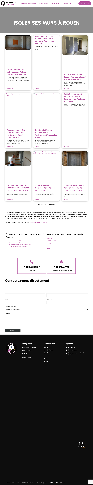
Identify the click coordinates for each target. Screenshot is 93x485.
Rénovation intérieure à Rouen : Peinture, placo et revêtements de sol (75, 76)
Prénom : (48, 292)
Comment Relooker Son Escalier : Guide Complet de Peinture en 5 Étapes (18, 187)
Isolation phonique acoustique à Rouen (20, 244)
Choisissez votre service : (11, 306)
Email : (6, 299)
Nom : (6, 292)
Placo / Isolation (44, 3)
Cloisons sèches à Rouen (16, 243)
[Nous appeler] (31, 262)
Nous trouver (61, 266)
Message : (7, 313)
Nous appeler (32, 266)
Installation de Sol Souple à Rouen (18, 246)
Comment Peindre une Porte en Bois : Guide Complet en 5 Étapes (74, 187)
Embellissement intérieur (28, 3)
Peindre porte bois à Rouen (16, 241)
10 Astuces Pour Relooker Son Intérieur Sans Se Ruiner (45, 187)
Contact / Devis (67, 3)
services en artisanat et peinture (38, 222)
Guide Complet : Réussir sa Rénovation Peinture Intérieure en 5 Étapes (17, 72)
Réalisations (56, 3)
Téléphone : (49, 299)
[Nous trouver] (61, 262)
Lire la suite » (10, 88)
